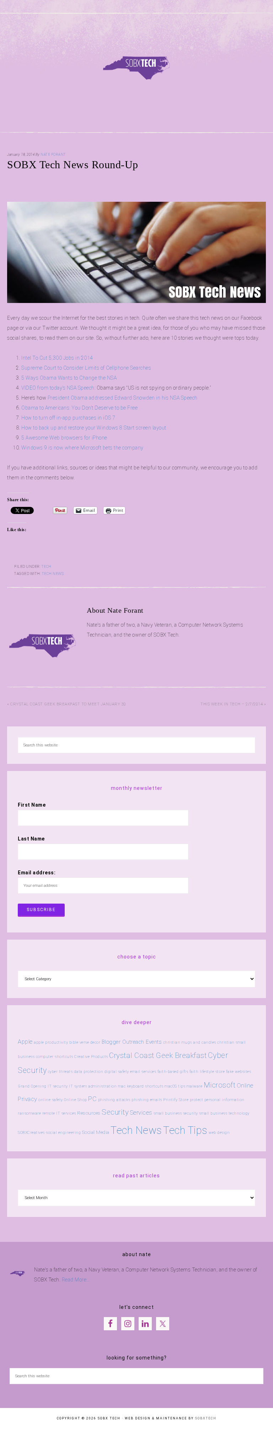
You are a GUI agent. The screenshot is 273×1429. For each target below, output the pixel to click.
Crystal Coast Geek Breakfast (158, 1055)
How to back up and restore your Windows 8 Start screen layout (94, 428)
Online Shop (75, 1100)
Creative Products (91, 1056)
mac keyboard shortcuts (141, 1086)
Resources (89, 1113)
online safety (50, 1100)
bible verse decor (85, 1042)
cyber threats (60, 1071)
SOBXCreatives (31, 1132)
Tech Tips (185, 1130)
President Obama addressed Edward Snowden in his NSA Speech (123, 398)
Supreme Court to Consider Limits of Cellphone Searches (86, 368)
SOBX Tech (136, 63)
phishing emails (147, 1100)
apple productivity (51, 1042)
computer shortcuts (54, 1056)
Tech (47, 567)
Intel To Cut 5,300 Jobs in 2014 (57, 358)
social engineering (63, 1132)
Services (141, 1112)
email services (143, 1071)
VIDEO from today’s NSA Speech (58, 388)
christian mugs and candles (189, 1042)
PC (92, 1098)
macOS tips (175, 1086)
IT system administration (93, 1086)
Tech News (53, 574)
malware (195, 1086)
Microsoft (220, 1085)
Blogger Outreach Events (132, 1042)
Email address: (36, 872)
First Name (32, 805)
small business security (176, 1113)
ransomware (29, 1113)
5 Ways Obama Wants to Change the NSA (69, 378)
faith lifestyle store (207, 1071)
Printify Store (175, 1100)
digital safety (117, 1071)
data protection (88, 1071)
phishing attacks (114, 1100)
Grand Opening (32, 1086)
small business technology (224, 1113)
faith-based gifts (172, 1071)
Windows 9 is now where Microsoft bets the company (82, 448)
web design (219, 1132)
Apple (25, 1041)
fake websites (238, 1071)
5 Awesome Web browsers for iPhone (64, 438)
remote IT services (59, 1113)
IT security (58, 1086)
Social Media (95, 1132)
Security (115, 1112)
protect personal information (217, 1100)
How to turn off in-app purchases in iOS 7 (68, 418)
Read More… (76, 1279)
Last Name (31, 839)
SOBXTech (205, 1418)
